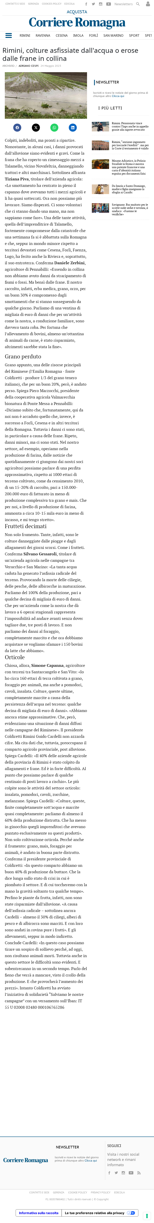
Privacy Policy (100, 1192)
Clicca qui (118, 96)
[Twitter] (93, 4)
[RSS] (139, 1173)
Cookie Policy (77, 1192)
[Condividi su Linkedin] (72, 127)
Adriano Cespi (28, 66)
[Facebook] (86, 4)
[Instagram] (101, 4)
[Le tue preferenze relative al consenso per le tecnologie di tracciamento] (147, 1216)
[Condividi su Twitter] (35, 127)
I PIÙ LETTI (110, 108)
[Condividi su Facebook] (17, 127)
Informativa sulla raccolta (38, 1213)
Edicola (119, 1192)
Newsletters (123, 4)
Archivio (8, 66)
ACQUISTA (77, 12)
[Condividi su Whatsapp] (54, 127)
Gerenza (58, 1192)
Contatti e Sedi (39, 1192)
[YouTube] (108, 4)
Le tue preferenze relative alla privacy (94, 1213)
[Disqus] (77, 1075)
